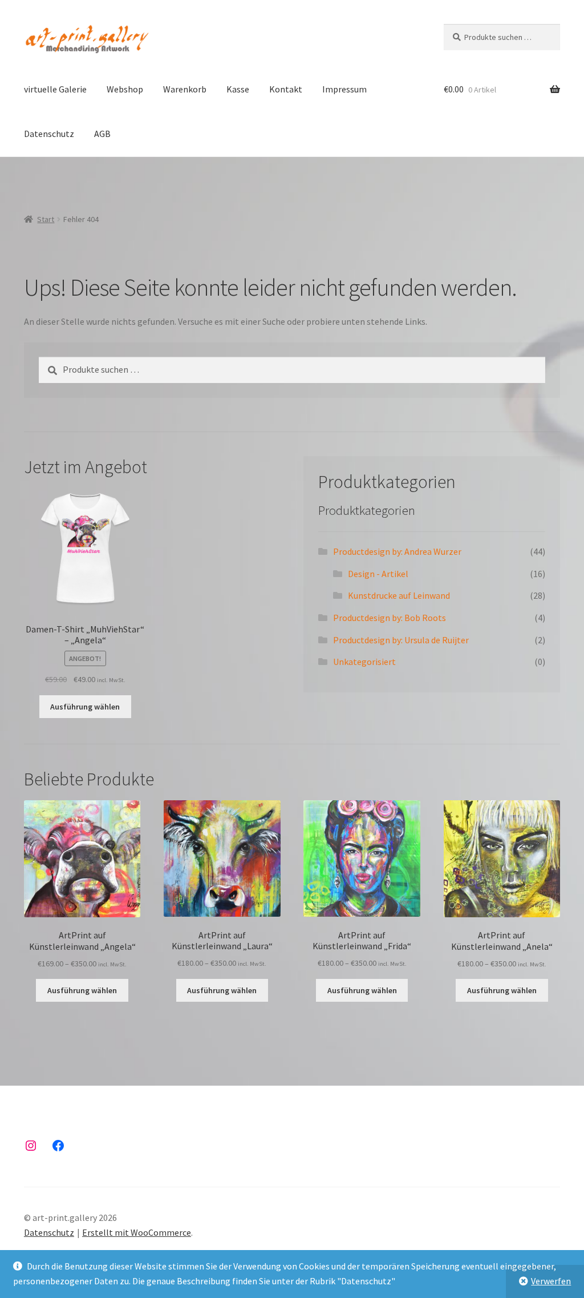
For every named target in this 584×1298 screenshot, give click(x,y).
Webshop (125, 89)
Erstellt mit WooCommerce (136, 1232)
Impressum (344, 89)
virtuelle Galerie (55, 89)
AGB (102, 133)
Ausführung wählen (85, 707)
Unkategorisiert (364, 661)
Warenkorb (184, 89)
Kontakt (285, 89)
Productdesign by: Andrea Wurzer (397, 551)
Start (45, 219)
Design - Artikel (378, 573)
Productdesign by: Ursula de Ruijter (401, 640)
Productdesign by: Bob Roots (389, 617)
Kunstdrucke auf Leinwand (399, 595)
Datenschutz (49, 133)
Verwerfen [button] (551, 1281)
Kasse (237, 89)
